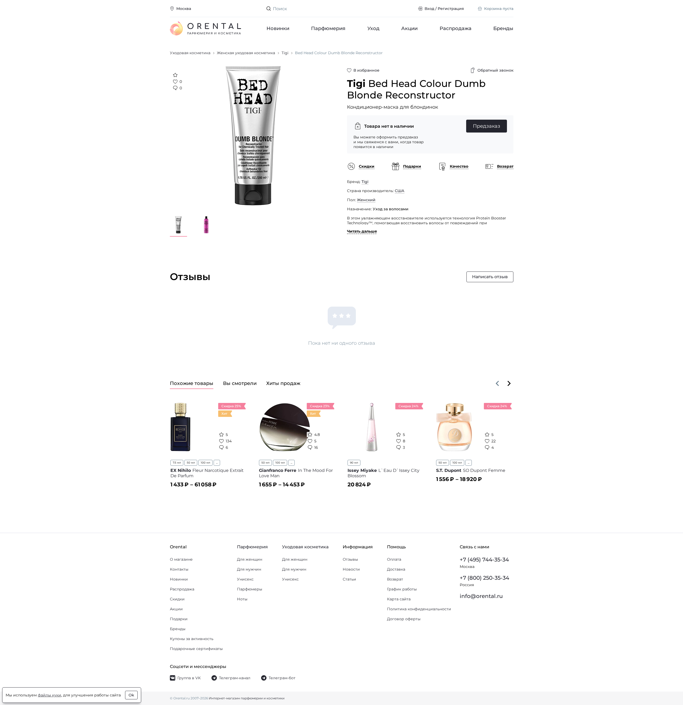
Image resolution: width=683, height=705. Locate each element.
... (217, 462)
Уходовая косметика (305, 546)
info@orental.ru (481, 596)
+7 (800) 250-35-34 (484, 578)
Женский (366, 199)
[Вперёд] (509, 383)
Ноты (242, 599)
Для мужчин (249, 569)
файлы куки (49, 695)
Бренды (503, 28)
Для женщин (249, 559)
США (399, 190)
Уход (373, 28)
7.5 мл (177, 462)
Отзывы (350, 559)
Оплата (394, 559)
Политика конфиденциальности (419, 609)
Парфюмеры (249, 589)
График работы (402, 589)
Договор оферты (404, 618)
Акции (409, 28)
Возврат (395, 579)
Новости (351, 569)
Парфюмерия (328, 28)
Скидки (177, 599)
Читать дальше (362, 231)
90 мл (354, 462)
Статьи (349, 579)
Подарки (179, 618)
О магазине (181, 559)
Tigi (364, 181)
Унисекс (245, 579)
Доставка (396, 569)
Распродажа (455, 28)
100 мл (205, 462)
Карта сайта (399, 599)
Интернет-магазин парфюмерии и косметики (246, 698)
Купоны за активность (191, 638)
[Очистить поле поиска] (409, 8)
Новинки (277, 28)
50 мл (191, 462)
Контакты (179, 569)
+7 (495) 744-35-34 (484, 559)
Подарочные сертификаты (196, 648)
